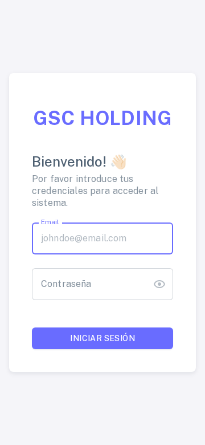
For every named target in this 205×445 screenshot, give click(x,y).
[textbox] (102, 238)
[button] (159, 284)
